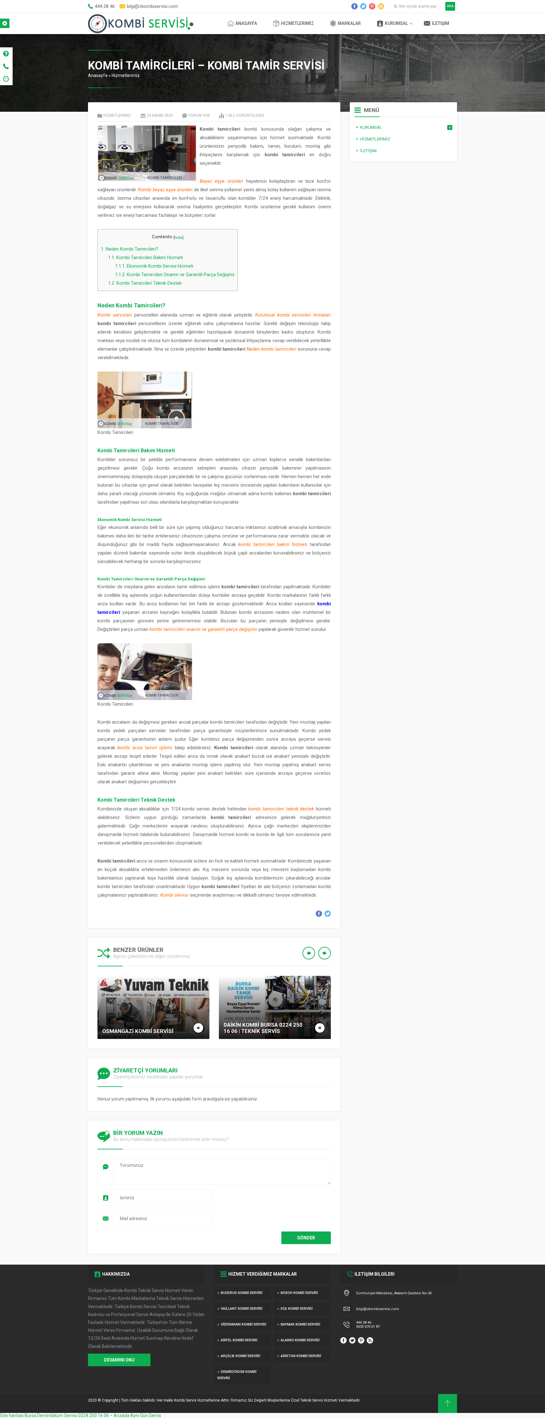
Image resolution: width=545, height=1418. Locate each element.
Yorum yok (199, 115)
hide (178, 237)
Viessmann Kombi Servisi (243, 1324)
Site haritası (12, 1415)
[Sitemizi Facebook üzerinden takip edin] (354, 6)
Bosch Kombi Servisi (299, 1293)
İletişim (440, 23)
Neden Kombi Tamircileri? (129, 249)
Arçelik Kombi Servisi (240, 1356)
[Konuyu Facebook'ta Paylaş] (319, 914)
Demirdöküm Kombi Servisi (236, 1375)
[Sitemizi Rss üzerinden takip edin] (381, 6)
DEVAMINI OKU (119, 1359)
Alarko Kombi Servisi (300, 1340)
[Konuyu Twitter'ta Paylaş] (328, 914)
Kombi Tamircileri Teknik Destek (145, 283)
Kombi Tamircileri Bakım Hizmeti (145, 257)
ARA (450, 6)
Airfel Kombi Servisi (239, 1340)
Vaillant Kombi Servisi (241, 1309)
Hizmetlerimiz (297, 23)
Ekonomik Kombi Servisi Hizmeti (154, 266)
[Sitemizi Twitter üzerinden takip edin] (363, 6)
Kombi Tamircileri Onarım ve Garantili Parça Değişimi (174, 274)
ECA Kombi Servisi (297, 1309)
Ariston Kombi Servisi (301, 1356)
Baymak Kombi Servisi (300, 1324)
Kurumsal (396, 23)
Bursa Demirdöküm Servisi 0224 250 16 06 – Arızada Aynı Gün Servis (93, 1415)
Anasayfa (246, 23)
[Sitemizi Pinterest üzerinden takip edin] (372, 6)
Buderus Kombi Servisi (241, 1293)
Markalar (349, 23)
